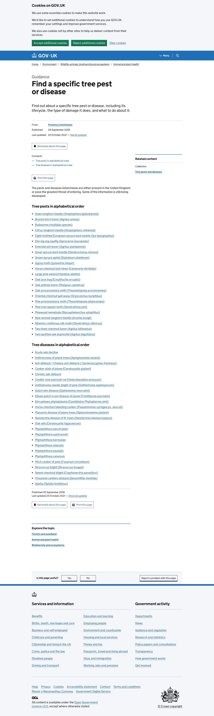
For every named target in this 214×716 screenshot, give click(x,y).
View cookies (117, 42)
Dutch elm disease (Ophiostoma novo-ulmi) (62, 390)
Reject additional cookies (89, 43)
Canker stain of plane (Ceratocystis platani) (63, 368)
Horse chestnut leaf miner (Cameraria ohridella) (65, 268)
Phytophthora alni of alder (51, 429)
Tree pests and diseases (148, 171)
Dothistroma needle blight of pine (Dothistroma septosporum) (74, 385)
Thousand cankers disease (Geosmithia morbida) (66, 478)
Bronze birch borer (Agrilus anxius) (57, 219)
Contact (105, 686)
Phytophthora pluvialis (49, 451)
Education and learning (98, 616)
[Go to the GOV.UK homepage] (44, 56)
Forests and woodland (44, 534)
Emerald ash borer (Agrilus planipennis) (60, 246)
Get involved (143, 665)
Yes (72, 578)
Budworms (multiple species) (53, 225)
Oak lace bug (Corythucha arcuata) (57, 279)
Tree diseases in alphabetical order (54, 165)
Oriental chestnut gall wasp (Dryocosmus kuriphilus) (68, 296)
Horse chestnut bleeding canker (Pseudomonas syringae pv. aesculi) (79, 407)
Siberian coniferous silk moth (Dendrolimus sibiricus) (68, 323)
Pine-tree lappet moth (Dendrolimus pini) (61, 307)
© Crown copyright (170, 706)
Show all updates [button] (78, 495)
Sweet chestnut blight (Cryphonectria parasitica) (66, 472)
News (139, 623)
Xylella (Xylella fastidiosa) (51, 483)
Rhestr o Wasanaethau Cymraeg (52, 691)
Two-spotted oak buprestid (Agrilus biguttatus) (65, 334)
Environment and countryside (102, 630)
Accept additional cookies (50, 43)
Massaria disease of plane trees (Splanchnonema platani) (72, 412)
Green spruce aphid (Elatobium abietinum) (62, 257)
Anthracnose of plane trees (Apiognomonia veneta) (67, 357)
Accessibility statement (82, 686)
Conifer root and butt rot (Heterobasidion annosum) (68, 379)
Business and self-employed (50, 630)
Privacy (45, 686)
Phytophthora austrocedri (51, 434)
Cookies (58, 686)
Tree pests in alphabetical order (52, 160)
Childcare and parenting (47, 637)
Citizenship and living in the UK (51, 644)
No (91, 578)
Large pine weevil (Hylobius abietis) (57, 274)
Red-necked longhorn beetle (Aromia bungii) (63, 318)
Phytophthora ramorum (50, 456)
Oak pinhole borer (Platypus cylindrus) (59, 285)
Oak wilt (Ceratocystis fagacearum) (58, 423)
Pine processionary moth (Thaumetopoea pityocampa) (69, 301)
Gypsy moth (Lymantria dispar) (54, 263)
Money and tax (93, 644)
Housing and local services (100, 637)
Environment (49, 64)
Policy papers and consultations (155, 644)
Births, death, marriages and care (53, 623)
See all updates (78, 134)
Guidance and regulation (151, 630)
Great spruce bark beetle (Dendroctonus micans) (66, 252)
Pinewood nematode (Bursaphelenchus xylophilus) (67, 312)
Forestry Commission (60, 124)
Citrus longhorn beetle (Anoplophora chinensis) (65, 230)
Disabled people (42, 658)
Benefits (37, 616)
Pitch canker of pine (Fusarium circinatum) (62, 462)
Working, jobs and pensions (101, 665)
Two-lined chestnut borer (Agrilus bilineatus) (63, 329)
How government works (150, 658)
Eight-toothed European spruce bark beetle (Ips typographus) (74, 235)
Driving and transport (45, 665)
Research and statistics (150, 637)
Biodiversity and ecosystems (48, 545)
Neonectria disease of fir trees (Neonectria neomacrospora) (73, 418)
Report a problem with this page (158, 578)
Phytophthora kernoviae (50, 440)
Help (35, 686)
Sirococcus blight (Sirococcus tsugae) (59, 467)
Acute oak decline (46, 352)
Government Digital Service (93, 691)
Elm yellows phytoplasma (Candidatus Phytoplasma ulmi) (71, 401)
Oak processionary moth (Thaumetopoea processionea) (70, 290)
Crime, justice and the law (48, 651)
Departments (143, 616)
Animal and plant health (126, 64)
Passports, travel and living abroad (106, 651)
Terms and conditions (127, 686)
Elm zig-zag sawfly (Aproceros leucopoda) (62, 241)
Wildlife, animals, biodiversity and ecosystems (84, 64)
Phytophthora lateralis (49, 445)
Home (35, 64)
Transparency (144, 651)
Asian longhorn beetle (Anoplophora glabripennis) (67, 214)
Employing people (95, 623)
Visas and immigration (97, 658)
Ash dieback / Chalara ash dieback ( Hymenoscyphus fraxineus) (76, 363)
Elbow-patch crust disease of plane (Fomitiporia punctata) (72, 396)
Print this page (45, 177)
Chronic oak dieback (48, 374)
